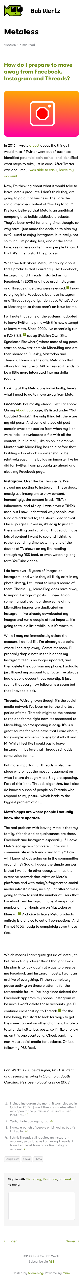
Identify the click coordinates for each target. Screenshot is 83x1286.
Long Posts (12, 1159)
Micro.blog (33, 1179)
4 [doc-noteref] (59, 1010)
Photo (38, 1159)
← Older (10, 1241)
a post (34, 146)
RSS (51, 1261)
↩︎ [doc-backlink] (27, 1115)
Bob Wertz (45, 11)
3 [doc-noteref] (19, 913)
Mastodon (50, 1179)
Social (27, 1159)
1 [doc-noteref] (67, 287)
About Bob (24, 410)
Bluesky (67, 1179)
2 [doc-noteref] (24, 334)
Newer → (72, 1241)
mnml (66, 1273)
